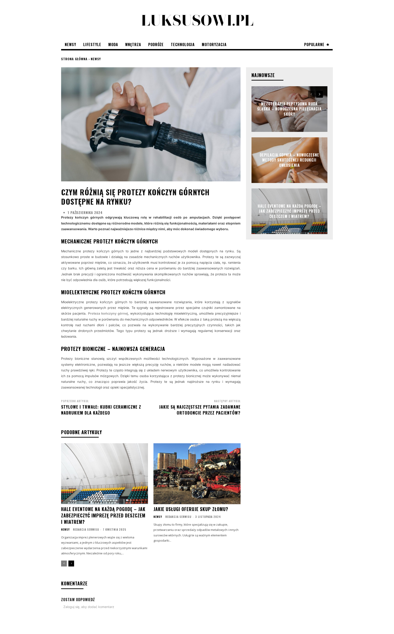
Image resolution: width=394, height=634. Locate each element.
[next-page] (71, 563)
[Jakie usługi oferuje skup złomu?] (196, 473)
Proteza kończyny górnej (108, 313)
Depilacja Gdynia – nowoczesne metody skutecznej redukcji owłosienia (289, 160)
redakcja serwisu (86, 529)
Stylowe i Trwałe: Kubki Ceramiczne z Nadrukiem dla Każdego (101, 409)
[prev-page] (64, 563)
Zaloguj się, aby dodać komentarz (88, 607)
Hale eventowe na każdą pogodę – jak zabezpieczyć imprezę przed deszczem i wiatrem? (103, 515)
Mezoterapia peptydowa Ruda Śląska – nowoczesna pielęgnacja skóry (289, 109)
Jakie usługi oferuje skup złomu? (190, 509)
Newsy (96, 58)
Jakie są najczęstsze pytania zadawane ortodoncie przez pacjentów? (200, 409)
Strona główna (74, 58)
